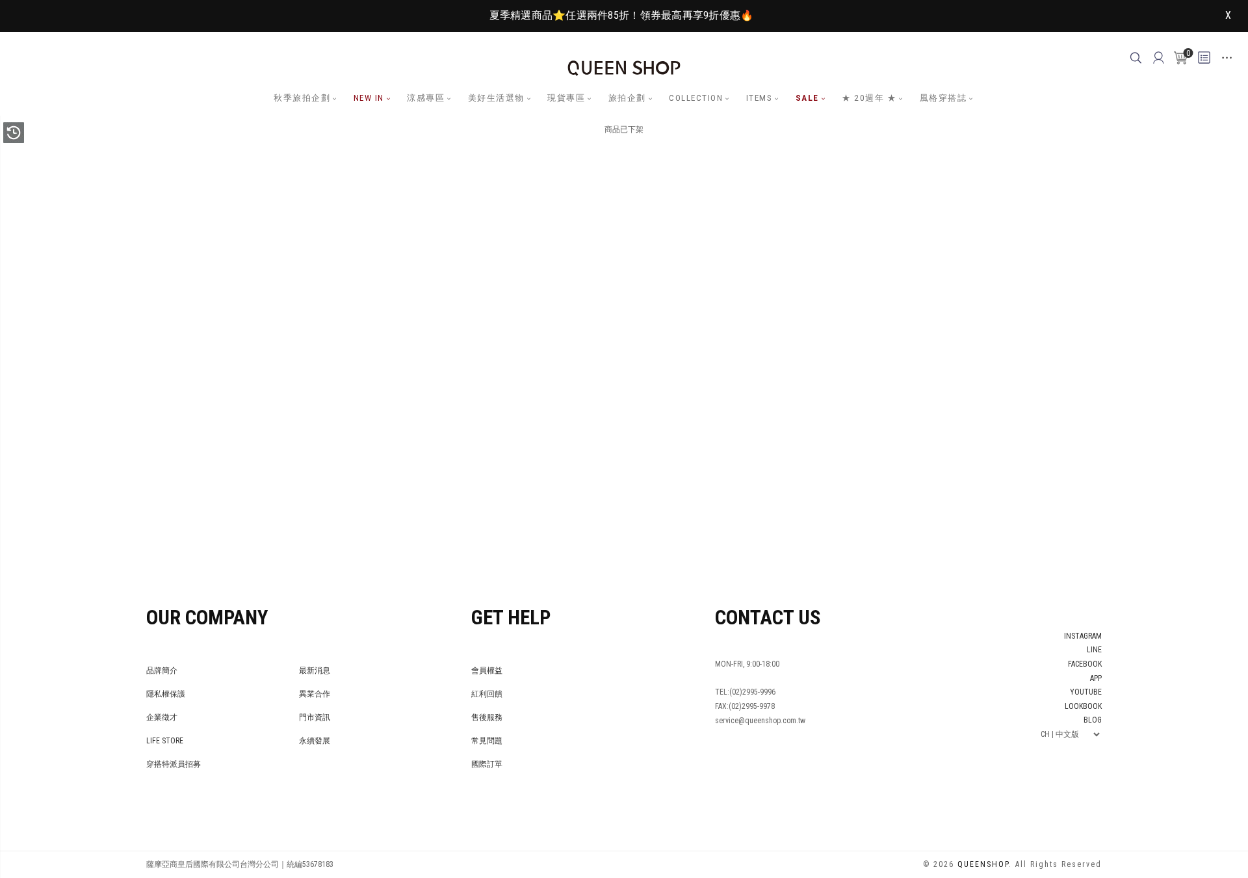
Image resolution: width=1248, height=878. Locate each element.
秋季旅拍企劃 (302, 98)
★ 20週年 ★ (869, 98)
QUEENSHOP (983, 864)
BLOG (1093, 720)
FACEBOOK (1085, 664)
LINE (1094, 649)
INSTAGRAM (1083, 636)
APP (1096, 678)
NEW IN (369, 98)
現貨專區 (566, 98)
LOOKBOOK (1083, 706)
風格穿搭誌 (943, 98)
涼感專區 (426, 98)
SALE (807, 98)
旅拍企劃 (627, 98)
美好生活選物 (496, 98)
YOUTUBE (1086, 692)
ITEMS (759, 98)
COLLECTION (696, 98)
